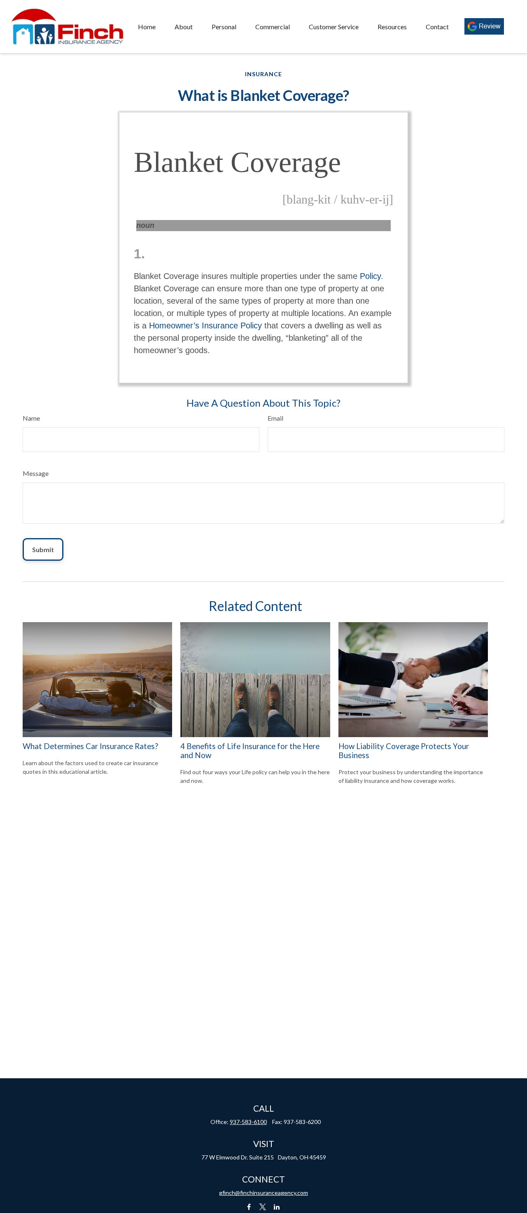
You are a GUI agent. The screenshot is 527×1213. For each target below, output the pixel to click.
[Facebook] (248, 1206)
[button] (147, 26)
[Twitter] (262, 1206)
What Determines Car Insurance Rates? (90, 746)
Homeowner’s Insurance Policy (205, 325)
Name (31, 418)
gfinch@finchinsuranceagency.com (263, 1192)
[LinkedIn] (276, 1206)
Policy (370, 276)
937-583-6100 (248, 1121)
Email (275, 418)
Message (36, 473)
